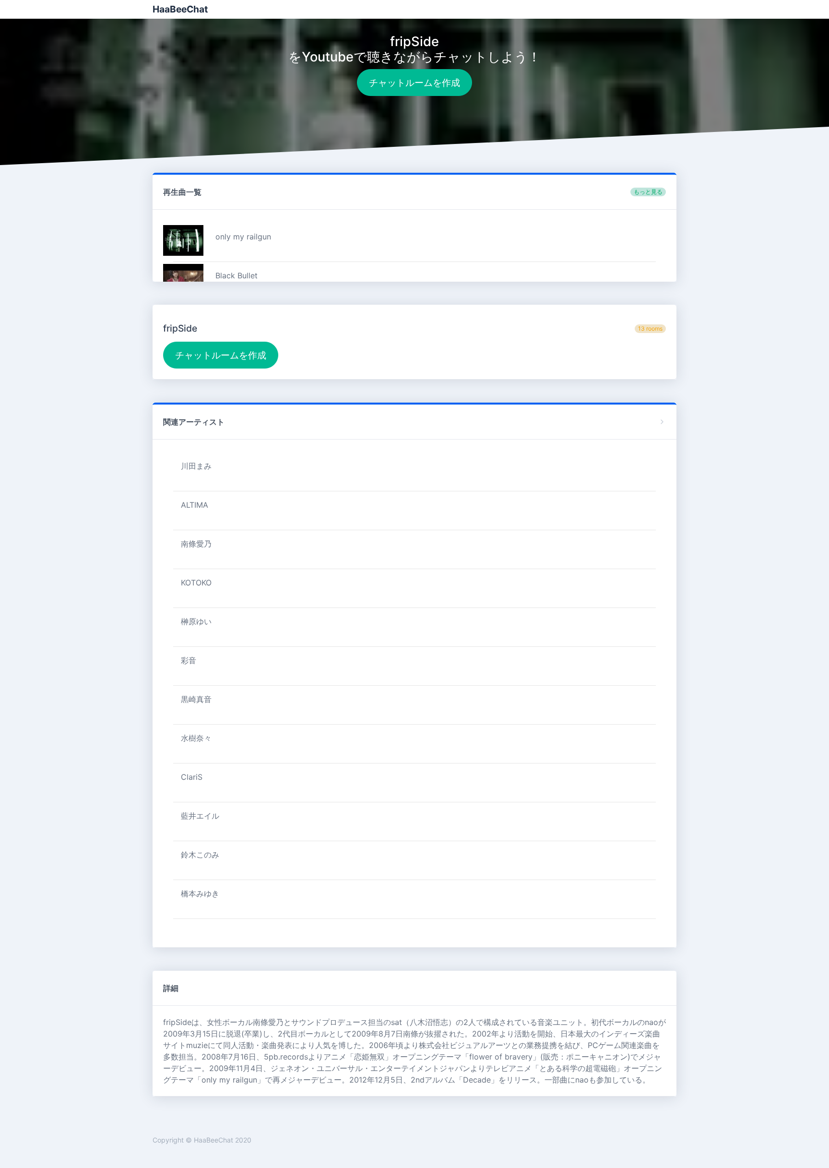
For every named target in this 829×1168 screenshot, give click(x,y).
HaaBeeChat (180, 9)
